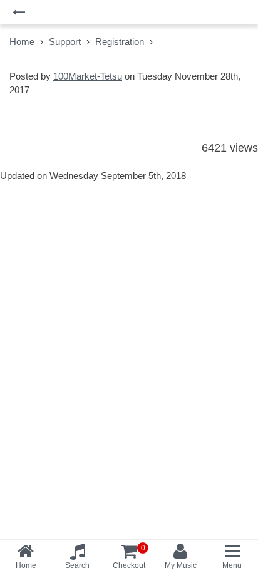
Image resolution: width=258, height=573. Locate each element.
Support (65, 41)
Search (77, 565)
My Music (181, 565)
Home (21, 41)
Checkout (129, 557)
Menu (232, 565)
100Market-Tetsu (87, 76)
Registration (121, 41)
